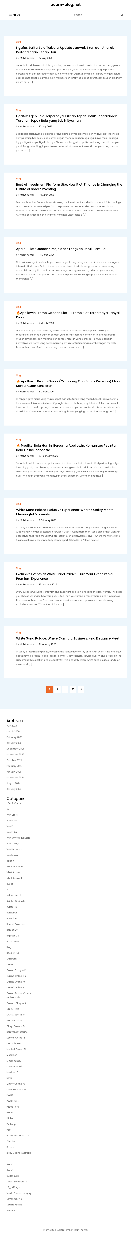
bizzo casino (13, 941)
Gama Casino (14, 1020)
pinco (10, 1112)
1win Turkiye (13, 843)
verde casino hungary (19, 1193)
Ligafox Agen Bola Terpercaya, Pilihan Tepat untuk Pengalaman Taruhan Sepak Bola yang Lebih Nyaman (66, 118)
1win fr (10, 826)
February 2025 (14, 766)
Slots (9, 1164)
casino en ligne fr (16, 970)
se (8, 1158)
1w (8, 809)
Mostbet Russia (15, 1066)
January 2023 (14, 789)
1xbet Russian (14, 872)
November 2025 (15, 754)
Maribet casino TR (17, 1049)
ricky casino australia (19, 1152)
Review (10, 1147)
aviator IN (12, 906)
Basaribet (12, 918)
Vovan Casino (14, 1198)
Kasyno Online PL (16, 1037)
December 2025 (15, 748)
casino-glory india (17, 1003)
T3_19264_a (13, 1187)
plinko (10, 1118)
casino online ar (16, 981)
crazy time (13, 1009)
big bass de (13, 935)
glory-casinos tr (16, 1026)
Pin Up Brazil (13, 1101)
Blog (18, 41)
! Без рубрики (14, 803)
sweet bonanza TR (17, 1181)
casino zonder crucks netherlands (19, 995)
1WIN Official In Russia (18, 837)
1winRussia (12, 855)
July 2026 (12, 725)
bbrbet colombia (16, 924)
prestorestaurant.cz (18, 1135)
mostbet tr (13, 1072)
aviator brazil (14, 895)
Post (9, 1129)
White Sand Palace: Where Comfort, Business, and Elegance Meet (67, 638)
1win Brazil (12, 820)
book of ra (13, 953)
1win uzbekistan (15, 849)
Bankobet (12, 912)
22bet (10, 883)
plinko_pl (11, 1124)
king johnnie (14, 1043)
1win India (12, 832)
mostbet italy (14, 1060)
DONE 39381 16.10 (16, 1014)
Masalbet (12, 1055)
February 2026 (14, 737)
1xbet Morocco (15, 866)
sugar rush (13, 1175)
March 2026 (13, 731)
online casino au (16, 1083)
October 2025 (14, 760)
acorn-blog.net (65, 4)
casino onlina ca (16, 976)
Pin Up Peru (13, 1106)
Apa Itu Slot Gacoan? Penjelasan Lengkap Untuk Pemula (61, 249)
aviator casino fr (16, 901)
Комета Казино (14, 1204)
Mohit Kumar (27, 58)
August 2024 (14, 783)
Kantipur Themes (79, 1230)
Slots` (10, 1170)
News (9, 1078)
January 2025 (14, 771)
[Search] (122, 15)
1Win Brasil (12, 814)
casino (10, 964)
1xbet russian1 (14, 878)
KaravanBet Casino (17, 1032)
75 (73, 689)
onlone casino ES (16, 1089)
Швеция (11, 1210)
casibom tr (13, 958)
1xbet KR (11, 860)
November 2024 (15, 777)
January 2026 (14, 743)
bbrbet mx (12, 930)
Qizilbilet (11, 1141)
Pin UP (10, 1095)
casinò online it (15, 987)
